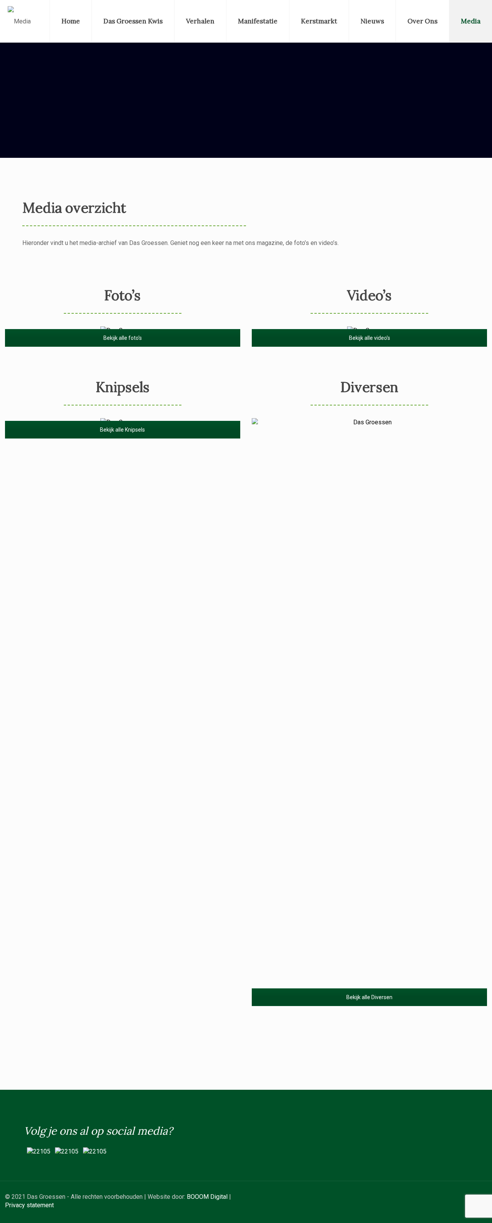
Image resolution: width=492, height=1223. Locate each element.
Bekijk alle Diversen (369, 997)
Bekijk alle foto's (122, 338)
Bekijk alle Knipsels (122, 430)
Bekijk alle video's (369, 338)
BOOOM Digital (207, 1196)
